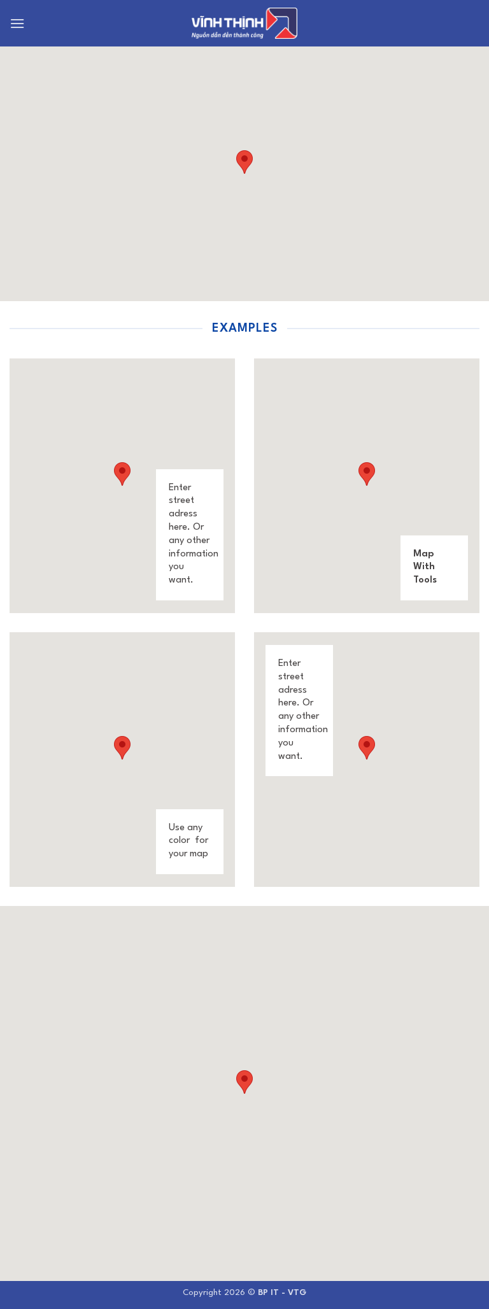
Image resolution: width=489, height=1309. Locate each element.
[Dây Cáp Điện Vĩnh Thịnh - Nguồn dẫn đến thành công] (244, 23)
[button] (17, 23)
